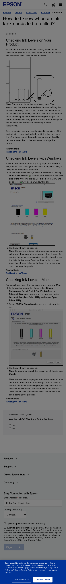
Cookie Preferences (21, 579)
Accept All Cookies (42, 579)
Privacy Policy (27, 570)
